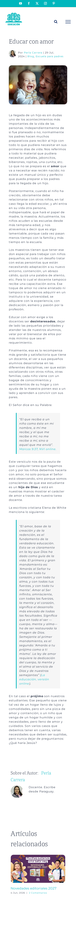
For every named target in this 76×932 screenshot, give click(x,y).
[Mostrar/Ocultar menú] (68, 21)
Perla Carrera (33, 52)
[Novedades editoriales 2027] (38, 856)
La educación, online (34, 679)
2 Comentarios (38, 892)
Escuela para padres (49, 56)
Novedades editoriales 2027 (33, 888)
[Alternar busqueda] (56, 21)
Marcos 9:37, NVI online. (37, 449)
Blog (30, 56)
